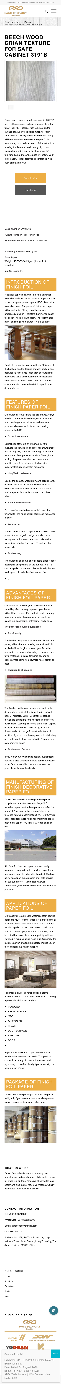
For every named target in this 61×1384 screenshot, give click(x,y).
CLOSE (55, 1353)
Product (8, 1291)
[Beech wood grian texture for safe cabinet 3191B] (30, 81)
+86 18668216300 (25, 2)
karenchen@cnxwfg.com (43, 2)
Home (7, 1276)
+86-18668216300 (25, 1219)
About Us (9, 1281)
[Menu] (52, 11)
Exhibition (9, 1286)
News (7, 1296)
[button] (53, 1310)
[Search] (45, 11)
